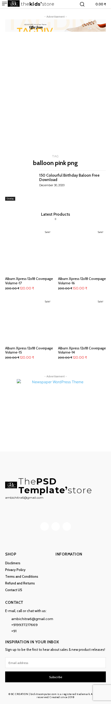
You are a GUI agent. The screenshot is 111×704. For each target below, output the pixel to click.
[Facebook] (44, 526)
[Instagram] (55, 526)
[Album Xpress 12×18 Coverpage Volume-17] (29, 251)
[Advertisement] (55, 95)
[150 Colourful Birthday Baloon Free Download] (20, 185)
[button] (82, 4)
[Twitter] (66, 526)
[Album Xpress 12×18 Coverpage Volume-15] (29, 320)
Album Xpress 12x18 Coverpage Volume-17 (29, 280)
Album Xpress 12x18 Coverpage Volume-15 (29, 350)
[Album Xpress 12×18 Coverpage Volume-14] (82, 320)
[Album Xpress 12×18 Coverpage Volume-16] (82, 251)
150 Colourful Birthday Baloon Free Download (69, 177)
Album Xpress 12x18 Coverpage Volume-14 (82, 350)
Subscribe (55, 677)
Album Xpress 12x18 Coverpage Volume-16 (82, 280)
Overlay (10, 198)
